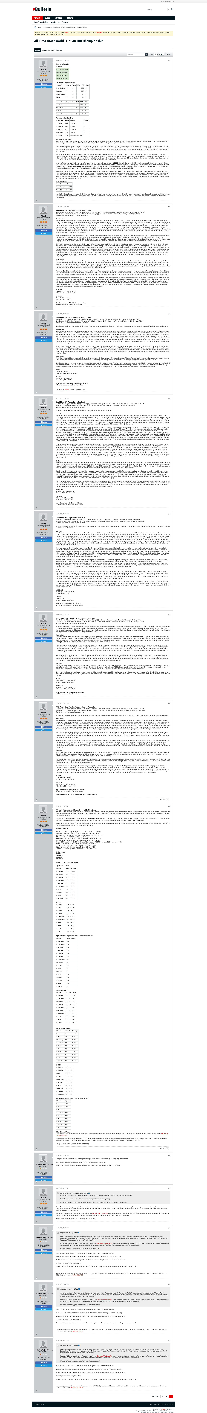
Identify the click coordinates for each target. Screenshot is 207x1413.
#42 (169, 1284)
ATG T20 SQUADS (77, 1275)
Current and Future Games (52, 27)
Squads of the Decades (100, 1214)
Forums (37, 18)
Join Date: (40, 79)
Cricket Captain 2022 (69, 27)
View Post (89, 1193)
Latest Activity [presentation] (48, 50)
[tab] (37, 50)
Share (45, 84)
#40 (169, 1188)
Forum (40, 27)
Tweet (44, 87)
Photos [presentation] (59, 50)
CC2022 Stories (82, 27)
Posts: (42, 81)
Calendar (65, 22)
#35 (169, 514)
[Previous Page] (161, 54)
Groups (70, 18)
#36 (169, 614)
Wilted (67, 390)
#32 (169, 207)
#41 (169, 1228)
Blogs (47, 18)
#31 (169, 60)
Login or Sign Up (166, 1)
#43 (169, 1341)
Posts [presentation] (37, 50)
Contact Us (158, 1404)
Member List (55, 22)
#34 (169, 398)
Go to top (169, 1404)
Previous (155, 1396)
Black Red (39, 1404)
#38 (169, 806)
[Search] (172, 9)
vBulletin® (163, 1409)
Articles (58, 18)
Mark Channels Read (41, 22)
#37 (169, 703)
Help (150, 1404)
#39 (169, 1155)
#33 (169, 314)
